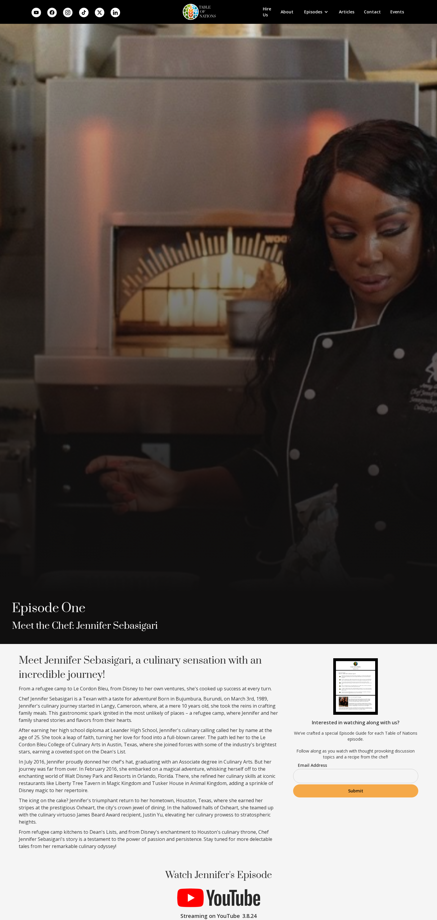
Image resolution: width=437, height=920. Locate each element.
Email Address (312, 765)
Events (397, 12)
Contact (372, 12)
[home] (198, 11)
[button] (316, 12)
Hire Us (267, 12)
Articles (346, 12)
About (287, 12)
